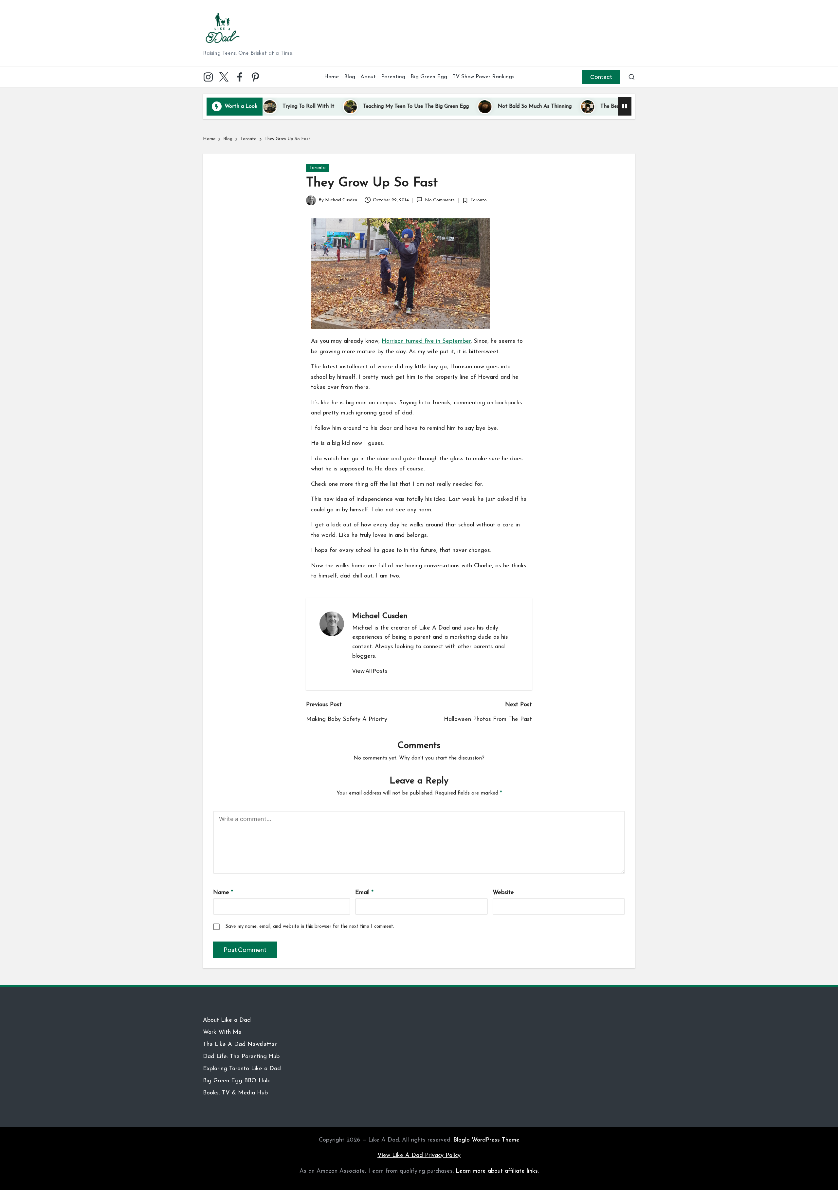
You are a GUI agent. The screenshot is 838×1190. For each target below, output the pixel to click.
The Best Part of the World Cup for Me (609, 106)
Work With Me (222, 1032)
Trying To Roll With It (270, 106)
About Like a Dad (227, 1020)
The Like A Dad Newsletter (240, 1045)
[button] (601, 77)
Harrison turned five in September (426, 341)
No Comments (439, 200)
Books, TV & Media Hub (235, 1093)
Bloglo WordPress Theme (486, 1140)
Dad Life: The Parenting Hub (241, 1057)
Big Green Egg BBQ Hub (236, 1081)
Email (364, 893)
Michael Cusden (380, 616)
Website (503, 893)
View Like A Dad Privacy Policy (419, 1156)
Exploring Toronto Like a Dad (242, 1069)
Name (223, 893)
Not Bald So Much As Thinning (496, 106)
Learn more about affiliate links (497, 1171)
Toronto (317, 167)
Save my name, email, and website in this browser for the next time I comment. (309, 926)
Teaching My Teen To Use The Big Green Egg (377, 106)
